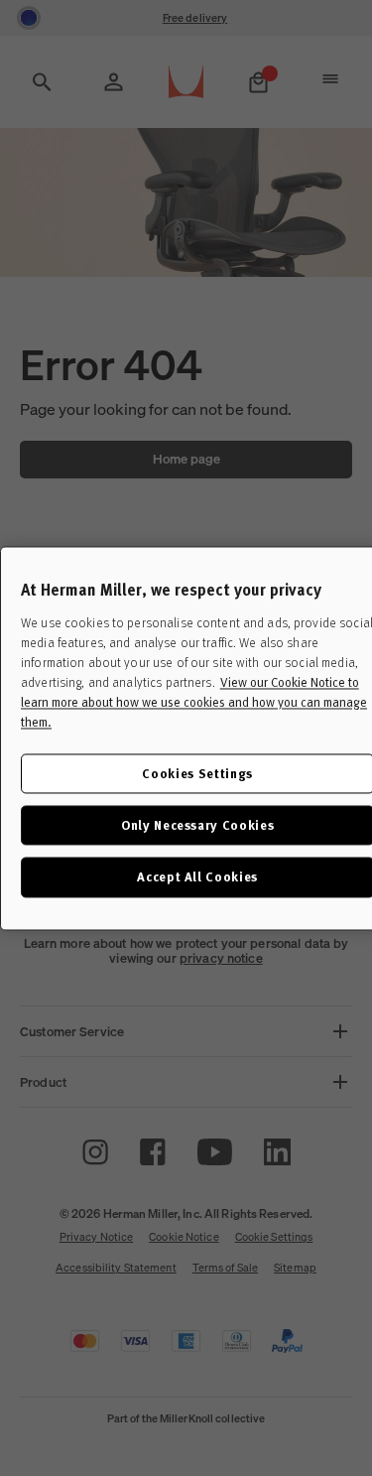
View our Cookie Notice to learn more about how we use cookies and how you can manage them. (194, 702)
